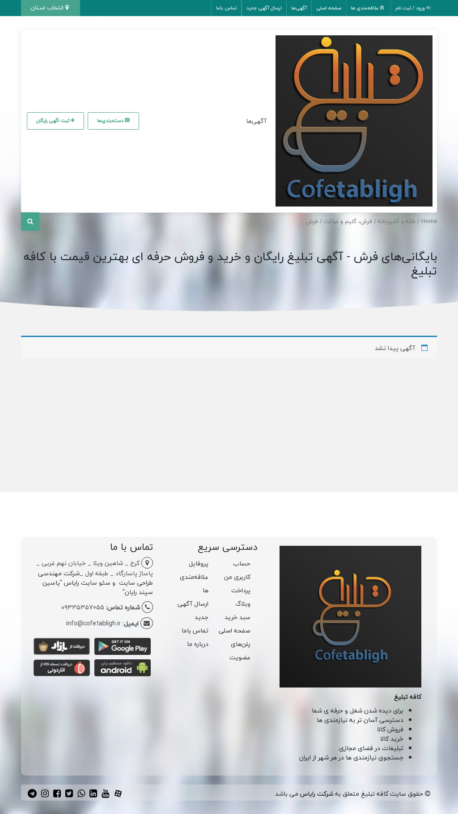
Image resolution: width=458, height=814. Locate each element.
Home (429, 221)
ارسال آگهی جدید (264, 8)
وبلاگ (242, 603)
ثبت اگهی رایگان (53, 120)
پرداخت (240, 590)
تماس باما (226, 8)
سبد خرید (237, 617)
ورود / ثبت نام (410, 8)
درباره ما (197, 644)
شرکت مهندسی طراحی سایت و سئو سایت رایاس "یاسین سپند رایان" (95, 583)
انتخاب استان (47, 8)
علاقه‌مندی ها (365, 8)
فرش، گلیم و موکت (348, 221)
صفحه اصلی (328, 8)
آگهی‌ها (299, 8)
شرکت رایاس (316, 793)
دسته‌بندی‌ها (111, 120)
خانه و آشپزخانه (397, 221)
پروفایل (198, 563)
